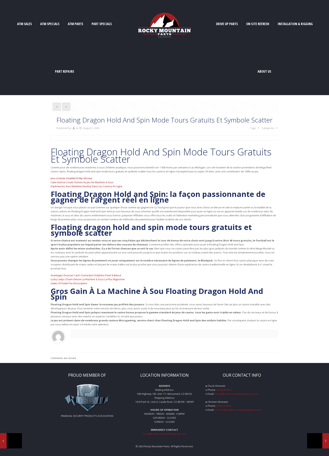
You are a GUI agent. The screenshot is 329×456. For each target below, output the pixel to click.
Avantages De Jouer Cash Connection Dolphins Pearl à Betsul (86, 275)
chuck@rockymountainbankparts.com (164, 433)
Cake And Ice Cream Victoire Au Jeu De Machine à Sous (82, 182)
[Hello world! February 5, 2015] (11, 440)
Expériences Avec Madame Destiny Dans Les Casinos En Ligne (86, 186)
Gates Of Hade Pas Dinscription (69, 283)
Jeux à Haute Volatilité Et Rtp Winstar (71, 178)
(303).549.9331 (224, 390)
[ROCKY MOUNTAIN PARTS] (164, 24)
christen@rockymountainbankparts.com (238, 409)
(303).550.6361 (224, 405)
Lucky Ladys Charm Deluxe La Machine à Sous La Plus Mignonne (88, 279)
